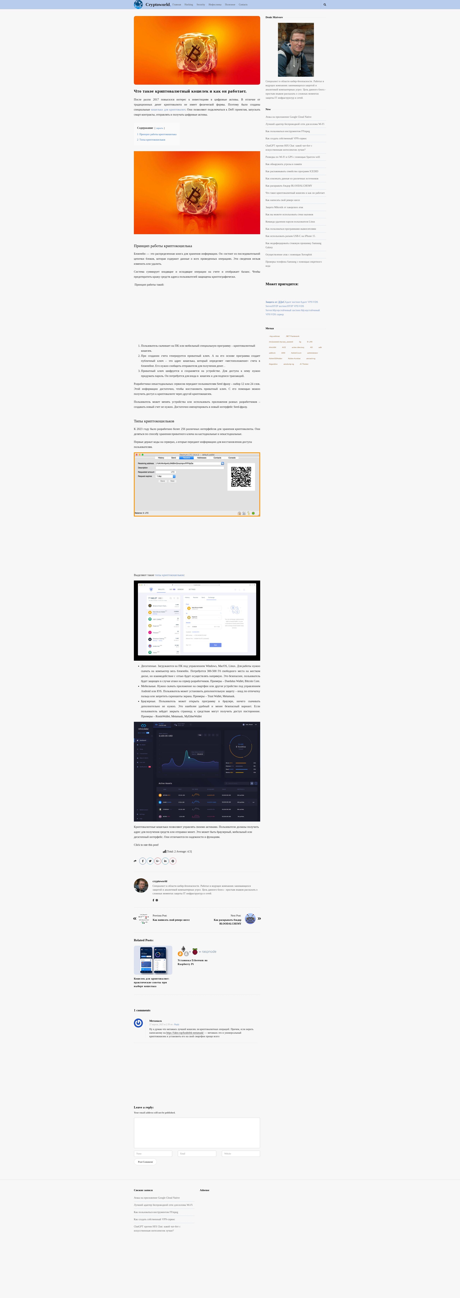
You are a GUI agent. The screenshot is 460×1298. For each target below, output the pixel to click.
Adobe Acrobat (294, 358)
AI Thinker (304, 364)
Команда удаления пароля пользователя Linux (290, 221)
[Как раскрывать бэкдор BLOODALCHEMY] (250, 918)
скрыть (159, 128)
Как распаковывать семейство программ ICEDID (292, 171)
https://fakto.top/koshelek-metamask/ (185, 1032)
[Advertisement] (197, 315)
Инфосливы (215, 4)
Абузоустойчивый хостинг (286, 310)
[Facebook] (154, 900)
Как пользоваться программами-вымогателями (291, 229)
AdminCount (296, 353)
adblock (272, 353)
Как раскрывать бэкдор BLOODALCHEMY (289, 185)
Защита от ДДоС (275, 302)
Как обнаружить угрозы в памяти (284, 164)
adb (320, 347)
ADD (283, 353)
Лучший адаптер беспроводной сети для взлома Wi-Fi (295, 124)
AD (311, 347)
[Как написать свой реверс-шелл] (143, 918)
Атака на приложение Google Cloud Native (288, 117)
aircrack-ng (310, 358)
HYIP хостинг (279, 306)
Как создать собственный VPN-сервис (286, 138)
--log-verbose (274, 336)
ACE (284, 347)
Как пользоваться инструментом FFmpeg (288, 131)
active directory (298, 347)
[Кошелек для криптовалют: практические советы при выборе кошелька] (153, 960)
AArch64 (272, 347)
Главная (176, 4)
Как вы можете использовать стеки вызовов (289, 214)
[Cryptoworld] (139, 4)
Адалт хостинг (292, 302)
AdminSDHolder (275, 358)
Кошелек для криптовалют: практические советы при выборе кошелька (151, 982)
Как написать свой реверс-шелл (171, 920)
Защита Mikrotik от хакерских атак (284, 207)
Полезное (230, 4)
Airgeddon (273, 364)
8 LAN (309, 342)
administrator (312, 353)
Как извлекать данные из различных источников (292, 178)
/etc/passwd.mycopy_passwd (281, 342)
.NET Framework (292, 336)
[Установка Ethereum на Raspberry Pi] (197, 951)
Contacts (243, 4)
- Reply (176, 1024)
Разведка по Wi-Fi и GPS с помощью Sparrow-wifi (293, 157)
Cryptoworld (158, 4)
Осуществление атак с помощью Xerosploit (289, 254)
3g (300, 342)
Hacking (189, 4)
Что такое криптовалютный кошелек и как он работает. (295, 193)
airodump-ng (289, 364)
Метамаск (155, 1020)
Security (201, 4)
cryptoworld (160, 881)
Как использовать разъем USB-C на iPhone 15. (291, 236)
